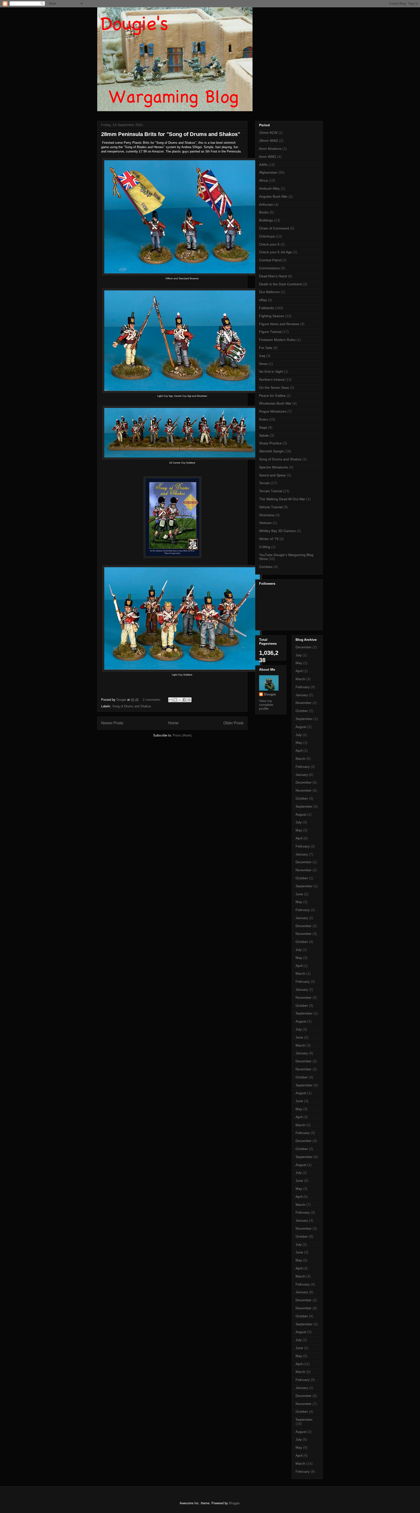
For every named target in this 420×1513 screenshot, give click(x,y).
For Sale (265, 348)
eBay (263, 300)
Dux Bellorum (269, 292)
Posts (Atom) (182, 735)
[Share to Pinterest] (189, 699)
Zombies (265, 567)
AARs (263, 165)
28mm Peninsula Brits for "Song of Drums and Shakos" (170, 134)
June (299, 894)
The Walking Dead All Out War (282, 499)
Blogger (234, 1503)
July (299, 655)
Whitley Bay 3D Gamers (277, 531)
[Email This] (170, 699)
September (304, 719)
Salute (264, 435)
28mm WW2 (268, 141)
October (302, 711)
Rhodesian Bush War (275, 403)
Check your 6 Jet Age (275, 252)
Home (173, 723)
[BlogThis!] (175, 699)
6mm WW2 (267, 157)
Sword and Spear (272, 475)
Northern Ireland (271, 379)
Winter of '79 (269, 539)
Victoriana (266, 515)
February (303, 687)
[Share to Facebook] (184, 699)
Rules (263, 419)
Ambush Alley (269, 188)
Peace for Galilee (272, 395)
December (304, 647)
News (263, 364)
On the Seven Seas (274, 387)
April (299, 671)
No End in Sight (271, 371)
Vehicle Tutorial (270, 507)
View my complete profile (266, 704)
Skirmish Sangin (271, 451)
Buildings (266, 220)
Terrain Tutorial (270, 491)
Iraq (262, 356)
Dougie (270, 694)
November (304, 703)
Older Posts (233, 723)
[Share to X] (179, 699)
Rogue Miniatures (272, 411)
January (302, 695)
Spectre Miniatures (273, 467)
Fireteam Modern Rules (277, 340)
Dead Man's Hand (273, 276)
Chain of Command (274, 228)
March (300, 679)
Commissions (269, 268)
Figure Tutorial (270, 332)
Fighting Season (271, 316)
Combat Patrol (270, 260)
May (299, 663)
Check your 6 (269, 244)
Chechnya (267, 236)
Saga (263, 427)
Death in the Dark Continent (280, 284)
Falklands (266, 308)
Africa (263, 180)
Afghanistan (268, 172)
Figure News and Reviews (279, 324)
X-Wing (264, 547)
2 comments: (152, 700)
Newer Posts (112, 723)
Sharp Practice (270, 443)
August (301, 727)
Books (264, 212)
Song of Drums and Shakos (131, 706)
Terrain (264, 483)
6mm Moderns (270, 149)
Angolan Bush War (273, 196)
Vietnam (265, 523)
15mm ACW (268, 133)
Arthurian (266, 204)
